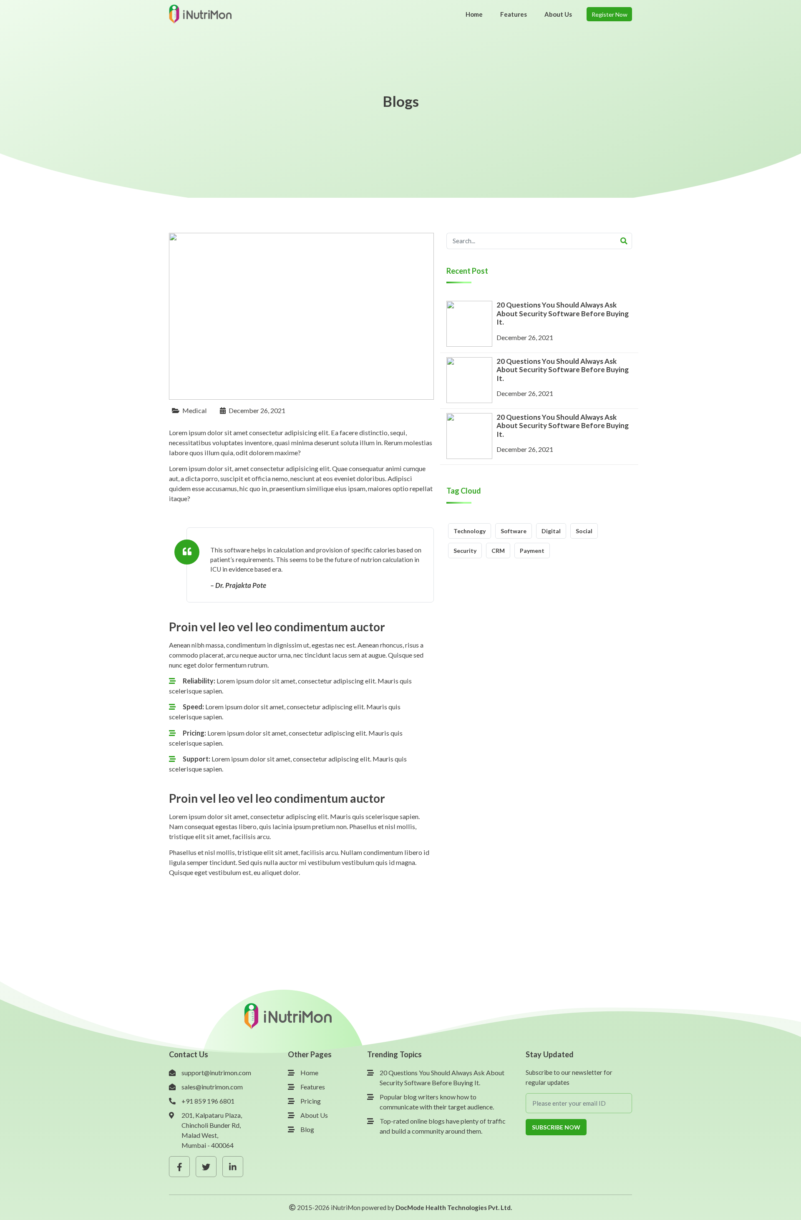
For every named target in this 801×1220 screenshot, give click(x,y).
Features (312, 1087)
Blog (307, 1129)
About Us (314, 1115)
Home (309, 1072)
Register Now (609, 14)
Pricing (310, 1101)
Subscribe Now (556, 1127)
